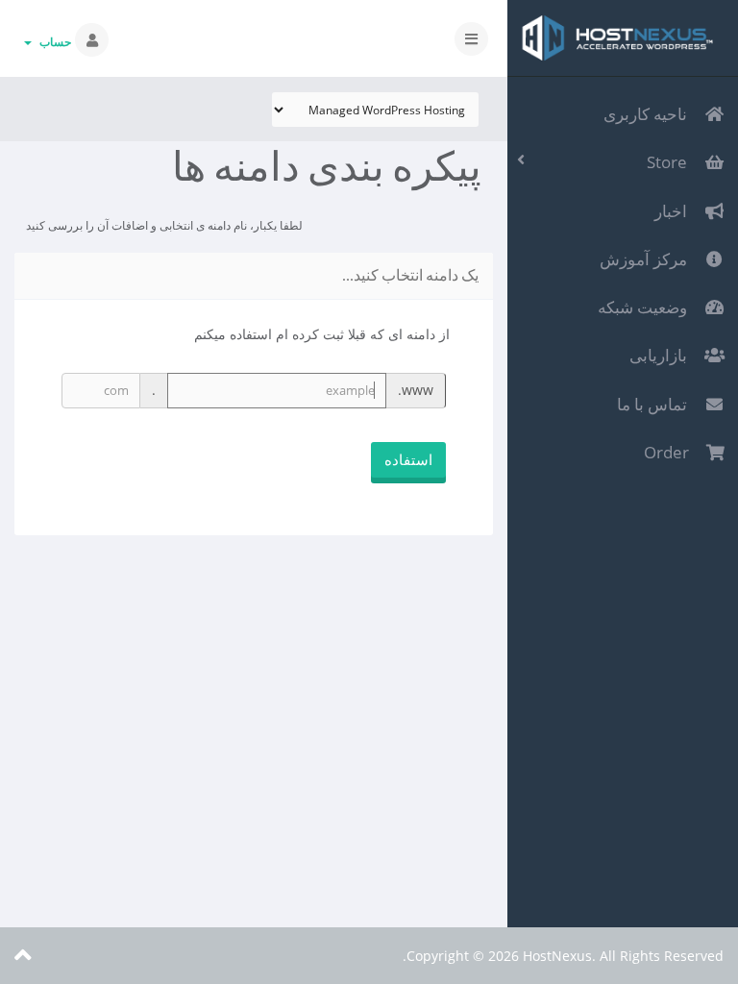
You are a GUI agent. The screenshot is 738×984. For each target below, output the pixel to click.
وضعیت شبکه (646, 307)
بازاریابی (662, 355)
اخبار (674, 211)
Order (670, 452)
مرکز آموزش (647, 259)
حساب (52, 42)
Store (671, 162)
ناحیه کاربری (649, 114)
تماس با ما (656, 404)
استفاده (408, 459)
